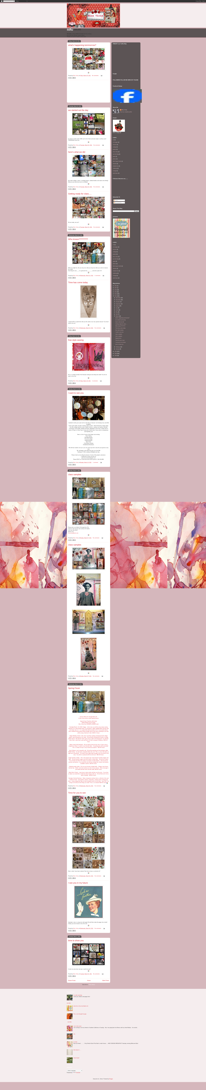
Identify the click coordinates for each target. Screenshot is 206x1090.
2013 (116, 291)
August (117, 305)
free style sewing (76, 340)
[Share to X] (72, 78)
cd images (115, 142)
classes (114, 144)
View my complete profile (126, 112)
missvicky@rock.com (73, 533)
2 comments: (98, 275)
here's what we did (76, 152)
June (117, 310)
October (118, 301)
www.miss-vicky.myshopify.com (80, 1006)
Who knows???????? (78, 239)
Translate (78, 1072)
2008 (116, 355)
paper (114, 156)
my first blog (116, 154)
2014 (116, 289)
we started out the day (78, 110)
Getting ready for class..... (80, 194)
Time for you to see (77, 793)
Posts (116, 200)
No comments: (95, 75)
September (118, 303)
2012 (116, 293)
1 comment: (96, 462)
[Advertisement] (88, 91)
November (118, 299)
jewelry (114, 149)
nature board (76, 1057)
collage (114, 147)
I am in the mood (77, 1026)
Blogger (111, 1078)
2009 (116, 353)
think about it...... (77, 1050)
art (113, 139)
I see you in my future (78, 883)
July (117, 307)
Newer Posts (71, 980)
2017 (116, 287)
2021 (116, 285)
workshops (115, 173)
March (117, 316)
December (118, 297)
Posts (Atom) (92, 984)
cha (74, 1034)
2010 (116, 351)
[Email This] (69, 78)
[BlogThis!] (70, 78)
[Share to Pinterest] (75, 78)
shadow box (115, 166)
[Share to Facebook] (73, 78)
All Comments (118, 202)
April (117, 314)
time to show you (76, 940)
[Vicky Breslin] (127, 102)
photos (114, 158)
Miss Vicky (124, 109)
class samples (74, 474)
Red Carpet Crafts (117, 161)
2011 (116, 296)
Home (89, 980)
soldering (115, 168)
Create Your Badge (122, 88)
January (118, 349)
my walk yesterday (77, 995)
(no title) (69, 1003)
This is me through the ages (79, 1014)
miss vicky (115, 151)
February (118, 346)
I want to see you (76, 393)
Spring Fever (74, 688)
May (117, 312)
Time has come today (78, 282)
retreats (114, 163)
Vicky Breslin (115, 88)
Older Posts (105, 980)
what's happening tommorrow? (82, 45)
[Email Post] (101, 75)
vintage (114, 170)
